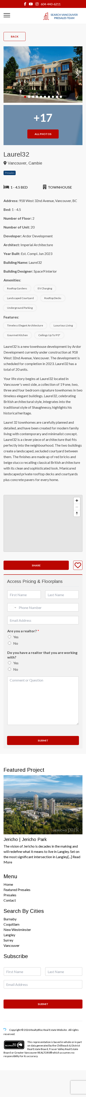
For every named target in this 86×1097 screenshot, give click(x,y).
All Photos (43, 134)
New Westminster (17, 929)
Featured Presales (17, 889)
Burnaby (10, 919)
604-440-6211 (51, 4)
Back (14, 36)
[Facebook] (25, 4)
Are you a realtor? (23, 631)
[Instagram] (37, 4)
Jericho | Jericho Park (25, 839)
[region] (43, 523)
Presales (10, 895)
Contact (10, 900)
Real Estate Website (55, 1029)
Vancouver (12, 945)
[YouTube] (30, 4)
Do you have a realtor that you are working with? (42, 654)
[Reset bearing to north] (77, 513)
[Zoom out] (77, 507)
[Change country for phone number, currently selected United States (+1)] (12, 607)
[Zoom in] (77, 500)
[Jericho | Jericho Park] (43, 804)
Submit (43, 740)
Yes (16, 637)
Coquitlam (11, 924)
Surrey (8, 940)
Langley (9, 935)
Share (36, 565)
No (15, 643)
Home (8, 884)
